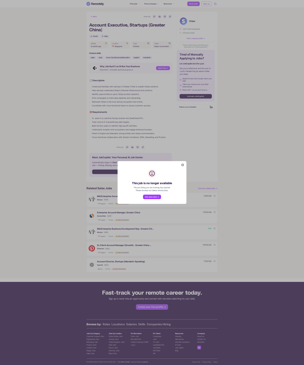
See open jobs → (152, 197)
